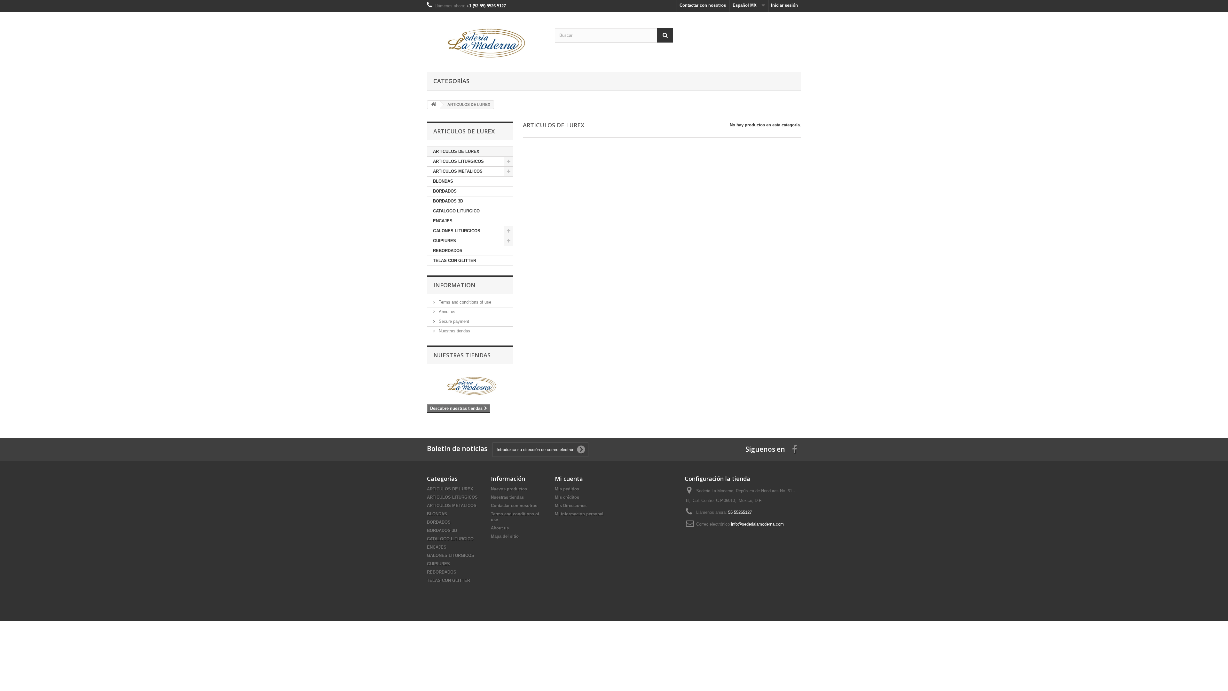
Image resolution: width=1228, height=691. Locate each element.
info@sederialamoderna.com (757, 524)
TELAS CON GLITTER (454, 260)
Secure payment (453, 321)
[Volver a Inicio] (434, 105)
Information (454, 285)
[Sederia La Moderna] (486, 40)
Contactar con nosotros (703, 5)
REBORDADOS (447, 250)
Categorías (451, 81)
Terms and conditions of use (464, 302)
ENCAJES (443, 220)
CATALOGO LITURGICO (456, 211)
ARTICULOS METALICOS (458, 171)
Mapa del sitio (505, 536)
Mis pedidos (567, 489)
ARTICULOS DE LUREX (456, 151)
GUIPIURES (444, 240)
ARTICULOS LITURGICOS (458, 161)
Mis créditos (567, 497)
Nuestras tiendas (453, 331)
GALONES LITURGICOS (456, 230)
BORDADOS (445, 191)
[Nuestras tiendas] (470, 385)
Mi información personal (579, 514)
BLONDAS (443, 181)
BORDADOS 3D (448, 201)
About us (446, 311)
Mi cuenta (569, 478)
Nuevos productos (509, 489)
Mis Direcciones (570, 505)
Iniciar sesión (784, 5)
